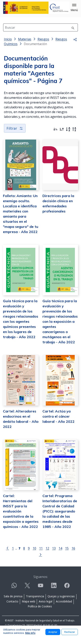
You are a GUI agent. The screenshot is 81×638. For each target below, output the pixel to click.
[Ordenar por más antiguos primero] (61, 129)
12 (47, 548)
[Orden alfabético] (68, 129)
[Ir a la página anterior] (7, 548)
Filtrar (11, 128)
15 (67, 548)
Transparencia (35, 596)
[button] (74, 7)
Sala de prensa (13, 596)
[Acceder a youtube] (40, 587)
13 (54, 548)
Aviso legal (45, 601)
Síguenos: (40, 577)
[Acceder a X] (27, 587)
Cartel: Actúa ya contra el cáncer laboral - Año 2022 (58, 416)
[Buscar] (73, 27)
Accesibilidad (64, 601)
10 (34, 548)
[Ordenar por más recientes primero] (55, 129)
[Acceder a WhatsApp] (14, 587)
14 (60, 548)
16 (73, 548)
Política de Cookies (40, 606)
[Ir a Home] (36, 8)
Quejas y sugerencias (61, 596)
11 (41, 548)
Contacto (12, 601)
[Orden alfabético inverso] (74, 129)
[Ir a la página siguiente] (40, 554)
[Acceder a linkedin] (54, 587)
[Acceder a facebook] (67, 587)
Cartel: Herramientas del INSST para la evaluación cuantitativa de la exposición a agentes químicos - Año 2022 (21, 511)
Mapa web (28, 601)
